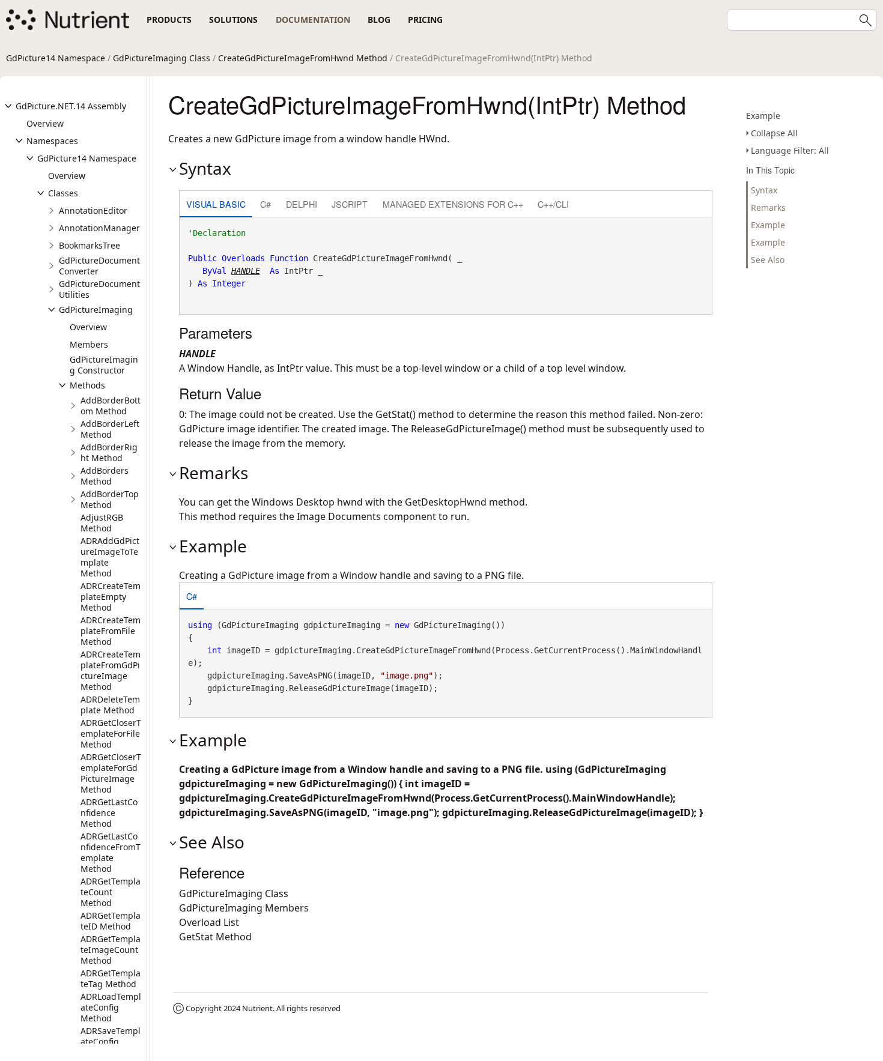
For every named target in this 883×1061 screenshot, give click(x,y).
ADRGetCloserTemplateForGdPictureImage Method (110, 773)
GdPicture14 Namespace (55, 58)
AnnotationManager (99, 228)
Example (763, 115)
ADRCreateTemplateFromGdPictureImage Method (110, 670)
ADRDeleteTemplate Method (110, 705)
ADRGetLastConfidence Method (109, 812)
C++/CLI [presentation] (553, 204)
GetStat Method (215, 936)
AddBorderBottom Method (110, 405)
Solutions (233, 19)
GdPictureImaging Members (244, 907)
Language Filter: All (790, 150)
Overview (45, 123)
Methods (87, 385)
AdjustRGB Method (101, 523)
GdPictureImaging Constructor (104, 365)
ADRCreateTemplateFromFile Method (110, 630)
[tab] (216, 205)
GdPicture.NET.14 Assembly (71, 106)
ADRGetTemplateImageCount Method (110, 949)
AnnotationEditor (93, 210)
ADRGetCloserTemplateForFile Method (110, 733)
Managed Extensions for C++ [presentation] (453, 204)
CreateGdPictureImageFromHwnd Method (302, 58)
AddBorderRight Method (109, 452)
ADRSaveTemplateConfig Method (110, 1041)
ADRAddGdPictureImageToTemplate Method (109, 557)
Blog (379, 19)
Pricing (425, 19)
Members (89, 344)
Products (169, 19)
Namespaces (52, 141)
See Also (767, 259)
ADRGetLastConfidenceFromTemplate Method (110, 852)
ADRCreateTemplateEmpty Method (110, 596)
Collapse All (774, 133)
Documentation (313, 19)
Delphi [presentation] (301, 204)
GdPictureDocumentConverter (99, 266)
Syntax (764, 190)
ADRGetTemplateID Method (110, 921)
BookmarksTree (89, 245)
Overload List (209, 922)
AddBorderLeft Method (109, 429)
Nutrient (257, 1008)
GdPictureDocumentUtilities (99, 289)
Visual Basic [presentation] (216, 204)
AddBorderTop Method (109, 499)
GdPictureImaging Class (161, 58)
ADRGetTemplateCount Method (110, 891)
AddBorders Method (104, 476)
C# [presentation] (265, 204)
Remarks (768, 207)
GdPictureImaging (96, 309)
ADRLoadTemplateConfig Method (110, 1007)
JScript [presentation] (350, 204)
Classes (63, 193)
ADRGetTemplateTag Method (110, 978)
